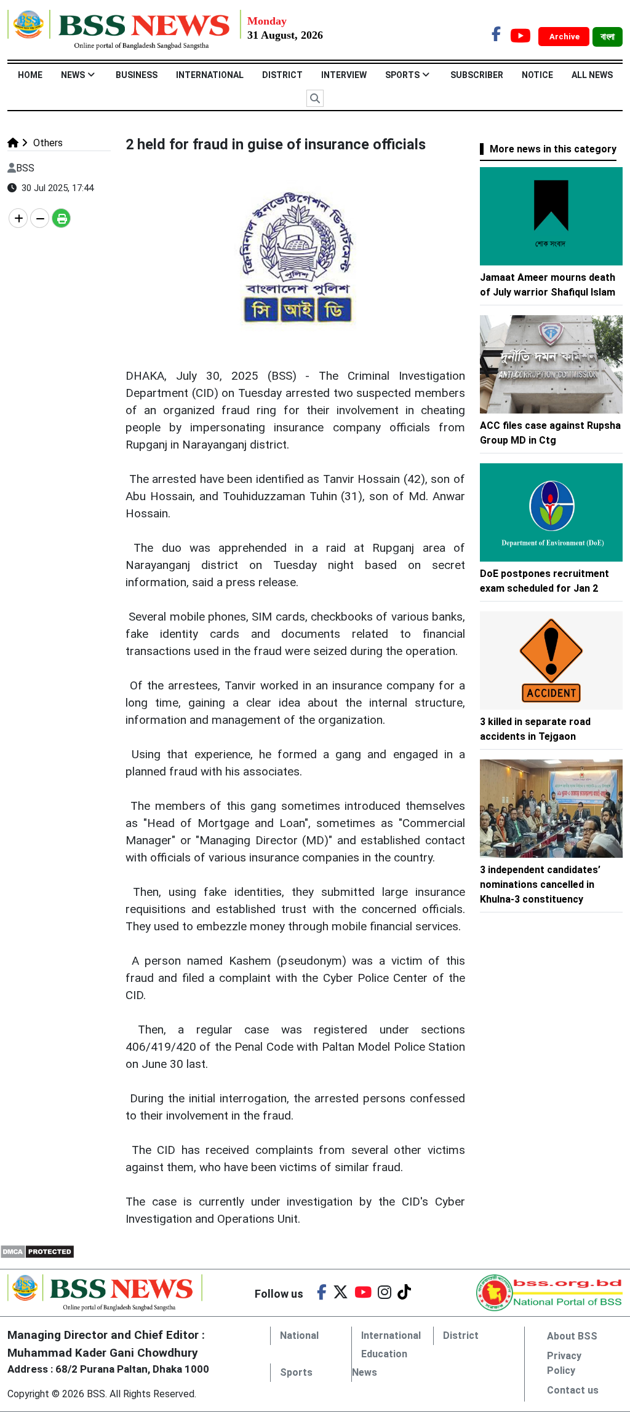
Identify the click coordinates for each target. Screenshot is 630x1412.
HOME (30, 75)
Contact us (573, 1390)
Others (47, 143)
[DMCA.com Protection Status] (37, 1251)
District (282, 75)
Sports (402, 75)
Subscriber (476, 75)
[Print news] (61, 218)
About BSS (572, 1336)
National (299, 1335)
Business (137, 75)
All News (592, 75)
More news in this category (553, 149)
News (73, 75)
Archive (565, 36)
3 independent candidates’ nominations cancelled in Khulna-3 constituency (540, 884)
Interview (344, 75)
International (210, 75)
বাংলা (607, 37)
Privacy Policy (564, 1363)
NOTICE (537, 75)
